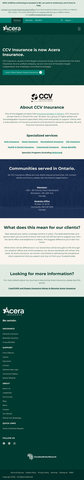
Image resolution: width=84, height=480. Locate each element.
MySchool (56, 152)
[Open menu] (79, 29)
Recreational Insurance (52, 142)
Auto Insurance (11, 142)
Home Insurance (30, 142)
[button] (61, 20)
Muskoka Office (42, 201)
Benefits (38, 20)
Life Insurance (73, 142)
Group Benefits (68, 147)
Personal (17, 20)
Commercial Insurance (48, 147)
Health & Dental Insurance (21, 147)
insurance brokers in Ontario (50, 114)
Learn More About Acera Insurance (21, 72)
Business (29, 20)
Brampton (42, 187)
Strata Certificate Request (13, 428)
